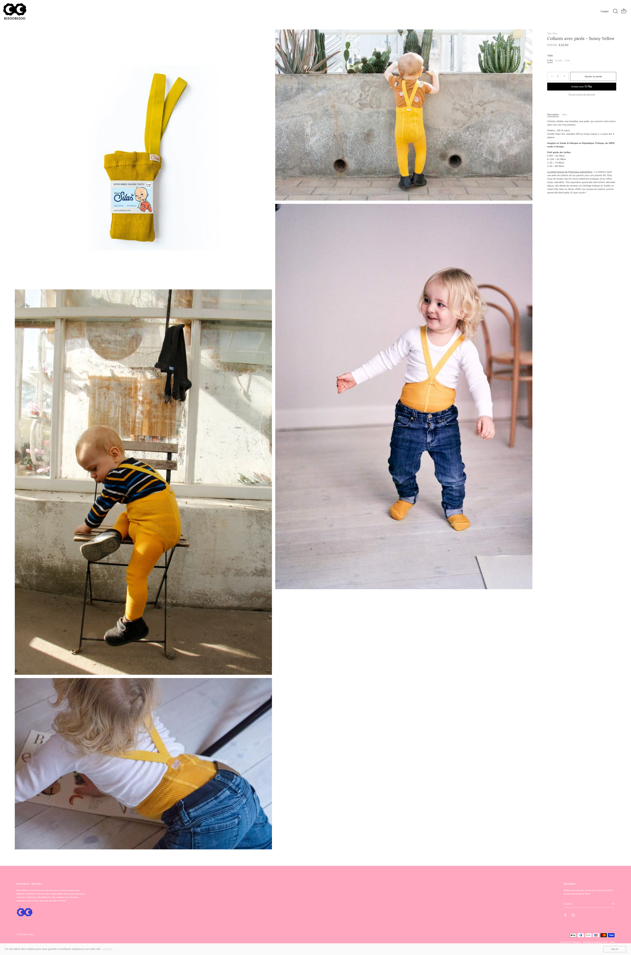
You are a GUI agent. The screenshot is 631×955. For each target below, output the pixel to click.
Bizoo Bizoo (29, 934)
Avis (564, 114)
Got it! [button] (614, 949)
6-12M (558, 60)
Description (553, 114)
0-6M (550, 60)
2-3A (567, 60)
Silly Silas (552, 33)
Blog (612, 942)
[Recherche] (615, 11)
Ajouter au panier (593, 76)
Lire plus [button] (107, 949)
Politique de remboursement (595, 942)
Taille (550, 55)
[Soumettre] (613, 904)
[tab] (554, 114)
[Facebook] (565, 915)
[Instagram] (573, 915)
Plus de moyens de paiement (581, 94)
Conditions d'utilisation (570, 942)
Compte (605, 11)
